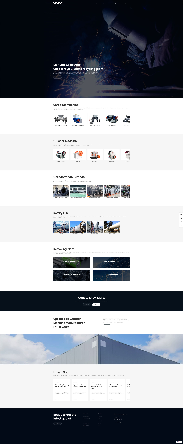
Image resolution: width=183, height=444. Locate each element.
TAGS (99, 427)
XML (128, 440)
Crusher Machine (65, 141)
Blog (115, 3)
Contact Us (120, 3)
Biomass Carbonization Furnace (129, 197)
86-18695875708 (118, 419)
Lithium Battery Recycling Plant (71, 261)
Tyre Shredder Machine (112, 125)
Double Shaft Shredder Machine (61, 125)
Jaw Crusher (78, 161)
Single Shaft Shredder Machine (78, 125)
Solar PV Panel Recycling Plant (111, 261)
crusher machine (121, 320)
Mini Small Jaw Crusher (61, 161)
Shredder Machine (65, 105)
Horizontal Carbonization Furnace (61, 197)
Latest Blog (60, 372)
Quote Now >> (57, 77)
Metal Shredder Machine (128, 125)
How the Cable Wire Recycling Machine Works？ (96, 386)
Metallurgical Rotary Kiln (95, 233)
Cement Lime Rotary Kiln (112, 233)
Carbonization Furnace (69, 177)
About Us (100, 416)
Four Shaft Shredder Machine (95, 125)
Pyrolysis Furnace (86, 425)
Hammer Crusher (129, 161)
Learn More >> (71, 263)
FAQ (99, 425)
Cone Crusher (95, 161)
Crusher (90, 3)
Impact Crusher (112, 161)
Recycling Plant (103, 3)
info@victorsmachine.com (121, 415)
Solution (110, 3)
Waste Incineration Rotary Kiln (77, 233)
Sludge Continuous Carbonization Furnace (112, 198)
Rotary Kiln (96, 3)
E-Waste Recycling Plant (111, 274)
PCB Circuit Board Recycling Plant (72, 274)
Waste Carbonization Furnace (95, 197)
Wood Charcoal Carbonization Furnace (78, 197)
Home (85, 3)
